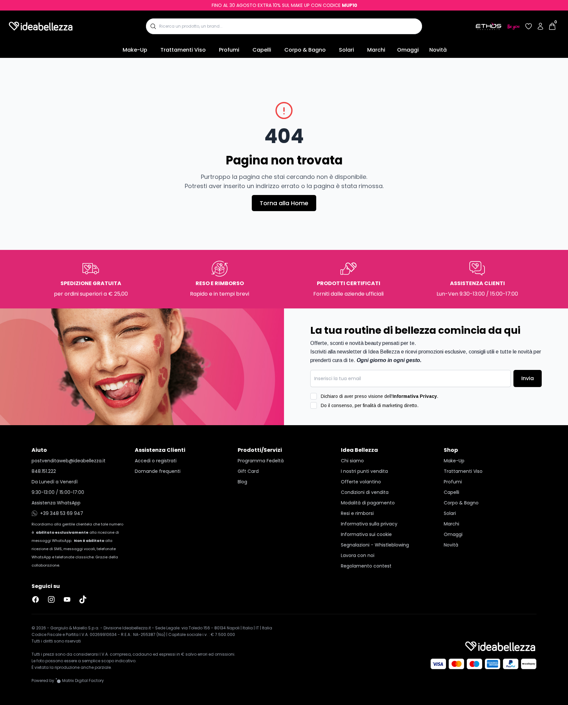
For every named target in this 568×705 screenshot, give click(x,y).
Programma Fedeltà (261, 460)
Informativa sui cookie (366, 534)
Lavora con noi (357, 555)
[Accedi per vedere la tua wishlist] (528, 26)
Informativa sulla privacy (369, 524)
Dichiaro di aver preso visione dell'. (379, 396)
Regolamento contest (366, 566)
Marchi (376, 50)
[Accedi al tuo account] (540, 26)
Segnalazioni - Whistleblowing (375, 545)
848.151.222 (44, 471)
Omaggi (408, 50)
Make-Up (135, 50)
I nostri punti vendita (364, 471)
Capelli (261, 50)
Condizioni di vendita (365, 492)
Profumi (229, 50)
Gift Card (248, 471)
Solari (346, 50)
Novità (438, 50)
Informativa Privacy (414, 396)
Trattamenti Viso (183, 50)
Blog (242, 481)
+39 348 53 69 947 (61, 513)
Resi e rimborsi (357, 513)
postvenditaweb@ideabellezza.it (69, 460)
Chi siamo (352, 460)
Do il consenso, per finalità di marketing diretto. (369, 405)
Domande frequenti (157, 471)
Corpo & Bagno (305, 50)
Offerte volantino (361, 481)
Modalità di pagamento (368, 502)
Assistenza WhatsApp (56, 502)
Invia (527, 378)
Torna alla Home (284, 203)
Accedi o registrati (156, 460)
